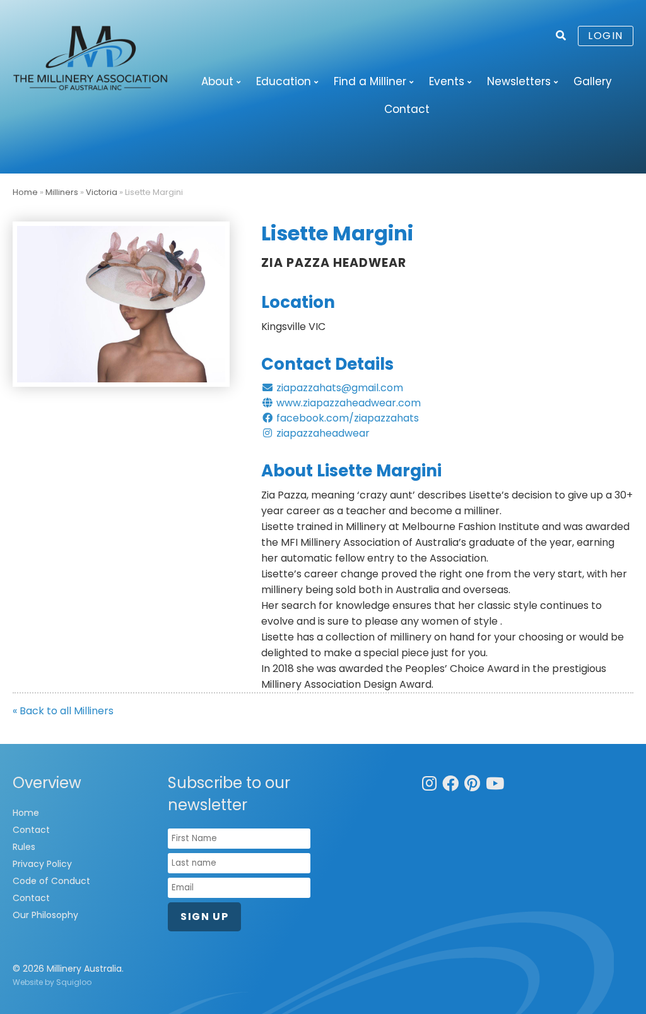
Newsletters (519, 81)
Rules (24, 846)
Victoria (101, 192)
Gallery (592, 81)
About (217, 81)
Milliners (61, 192)
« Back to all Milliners (63, 711)
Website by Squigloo (52, 982)
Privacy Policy (42, 864)
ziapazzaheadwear (322, 433)
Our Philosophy (45, 915)
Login (605, 35)
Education (283, 81)
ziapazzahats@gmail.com (338, 387)
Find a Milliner (370, 81)
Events (446, 81)
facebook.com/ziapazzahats (346, 418)
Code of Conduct (51, 881)
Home (25, 192)
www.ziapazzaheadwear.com (347, 403)
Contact (407, 109)
